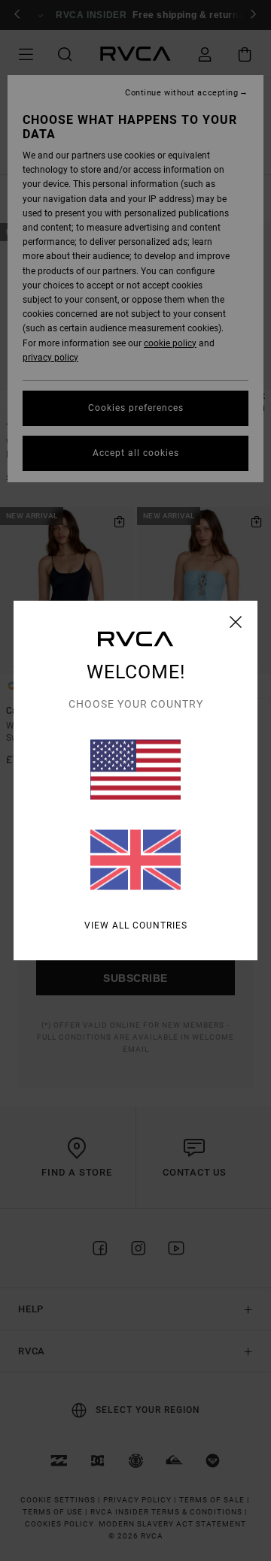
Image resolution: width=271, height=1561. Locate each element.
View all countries (135, 925)
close (236, 622)
